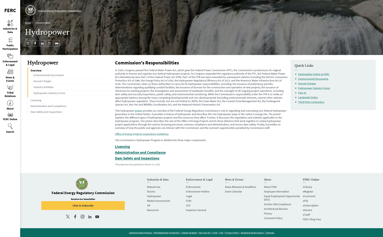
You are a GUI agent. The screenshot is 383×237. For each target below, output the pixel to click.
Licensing (36, 100)
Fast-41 (302, 92)
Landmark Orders (308, 97)
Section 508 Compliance (277, 204)
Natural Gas (153, 187)
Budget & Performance (252, 232)
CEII (188, 205)
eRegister (308, 191)
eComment (309, 196)
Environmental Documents (49, 75)
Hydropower (154, 196)
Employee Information (276, 191)
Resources (153, 210)
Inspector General (196, 210)
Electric (151, 191)
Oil (148, 205)
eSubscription (311, 205)
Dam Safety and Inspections (46, 112)
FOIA (188, 200)
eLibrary (307, 187)
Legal (189, 196)
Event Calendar (233, 191)
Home (28, 22)
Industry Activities (44, 87)
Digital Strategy (189, 232)
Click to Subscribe (83, 205)
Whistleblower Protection (167, 232)
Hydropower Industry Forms (49, 93)
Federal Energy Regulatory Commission (60, 10)
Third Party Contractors (311, 102)
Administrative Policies (140, 232)
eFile (305, 200)
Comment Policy (273, 218)
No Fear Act (205, 232)
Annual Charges (42, 81)
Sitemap (270, 232)
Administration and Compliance (48, 106)
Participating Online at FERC (313, 74)
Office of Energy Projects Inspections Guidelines (142, 134)
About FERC (270, 187)
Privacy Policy (232, 232)
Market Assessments (158, 200)
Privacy (268, 213)
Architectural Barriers (276, 209)
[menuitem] (10, 128)
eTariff (306, 214)
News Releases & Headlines (240, 187)
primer (138, 110)
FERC (10, 10)
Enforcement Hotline (197, 191)
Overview (36, 70)
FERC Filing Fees (312, 219)
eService (307, 210)
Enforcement (193, 187)
